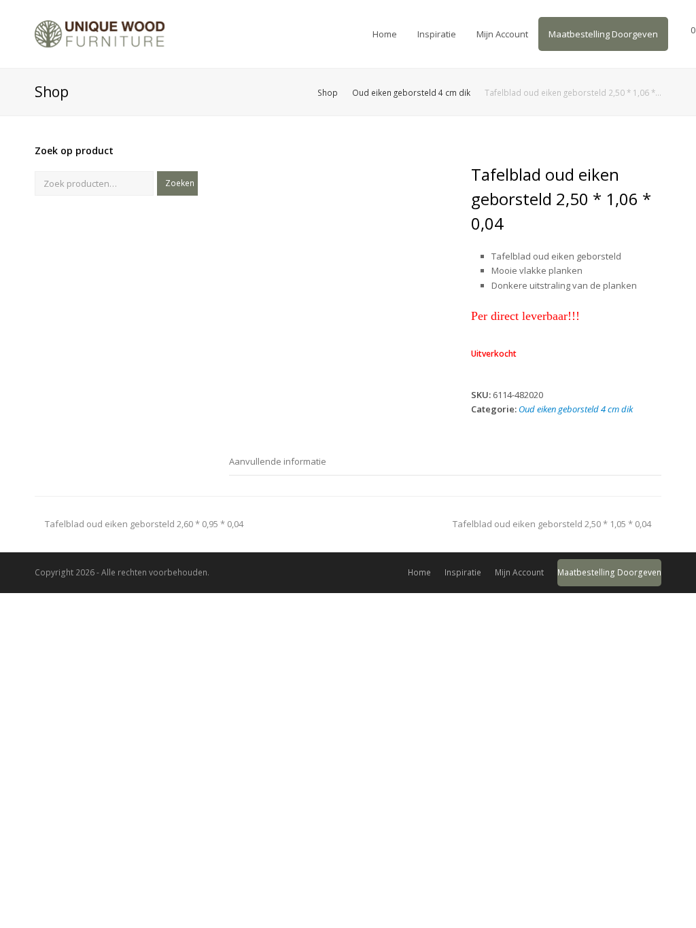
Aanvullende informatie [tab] (277, 461)
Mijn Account (519, 572)
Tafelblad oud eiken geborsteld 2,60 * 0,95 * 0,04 (143, 524)
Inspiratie (463, 572)
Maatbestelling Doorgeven (609, 572)
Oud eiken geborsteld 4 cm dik (576, 409)
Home (419, 572)
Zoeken (179, 183)
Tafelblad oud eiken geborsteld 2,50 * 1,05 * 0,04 (552, 524)
